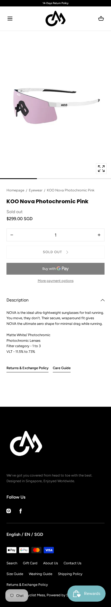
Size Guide (14, 574)
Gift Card (30, 563)
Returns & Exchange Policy (27, 368)
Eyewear (35, 190)
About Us (50, 563)
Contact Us (72, 563)
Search (11, 563)
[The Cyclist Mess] (55, 18)
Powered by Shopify (63, 595)
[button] (9, 18)
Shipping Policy (70, 574)
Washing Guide (40, 574)
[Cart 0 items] (101, 18)
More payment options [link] (56, 281)
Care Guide (62, 368)
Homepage (15, 190)
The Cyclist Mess (32, 595)
